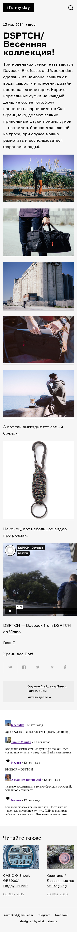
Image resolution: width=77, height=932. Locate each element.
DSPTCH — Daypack (22, 625)
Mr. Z (32, 24)
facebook (61, 915)
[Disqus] (38, 767)
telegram (44, 915)
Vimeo (15, 631)
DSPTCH (62, 625)
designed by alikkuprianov (38, 921)
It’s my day (18, 7)
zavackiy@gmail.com (18, 915)
